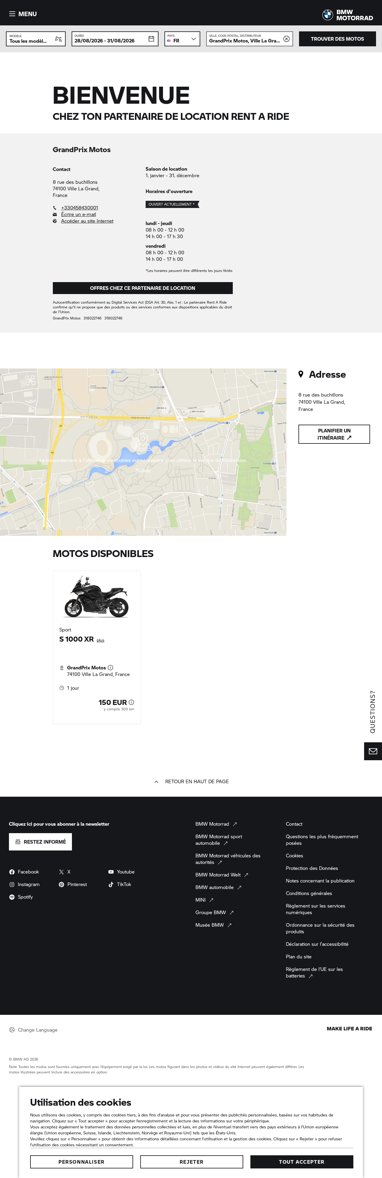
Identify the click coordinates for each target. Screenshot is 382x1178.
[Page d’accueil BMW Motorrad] (347, 15)
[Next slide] (340, 647)
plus (100, 640)
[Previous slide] (41, 647)
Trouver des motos (337, 38)
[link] (96, 207)
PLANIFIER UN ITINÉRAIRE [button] (334, 434)
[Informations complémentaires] (110, 668)
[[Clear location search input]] (286, 38)
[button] (22, 14)
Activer (143, 469)
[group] (191, 647)
